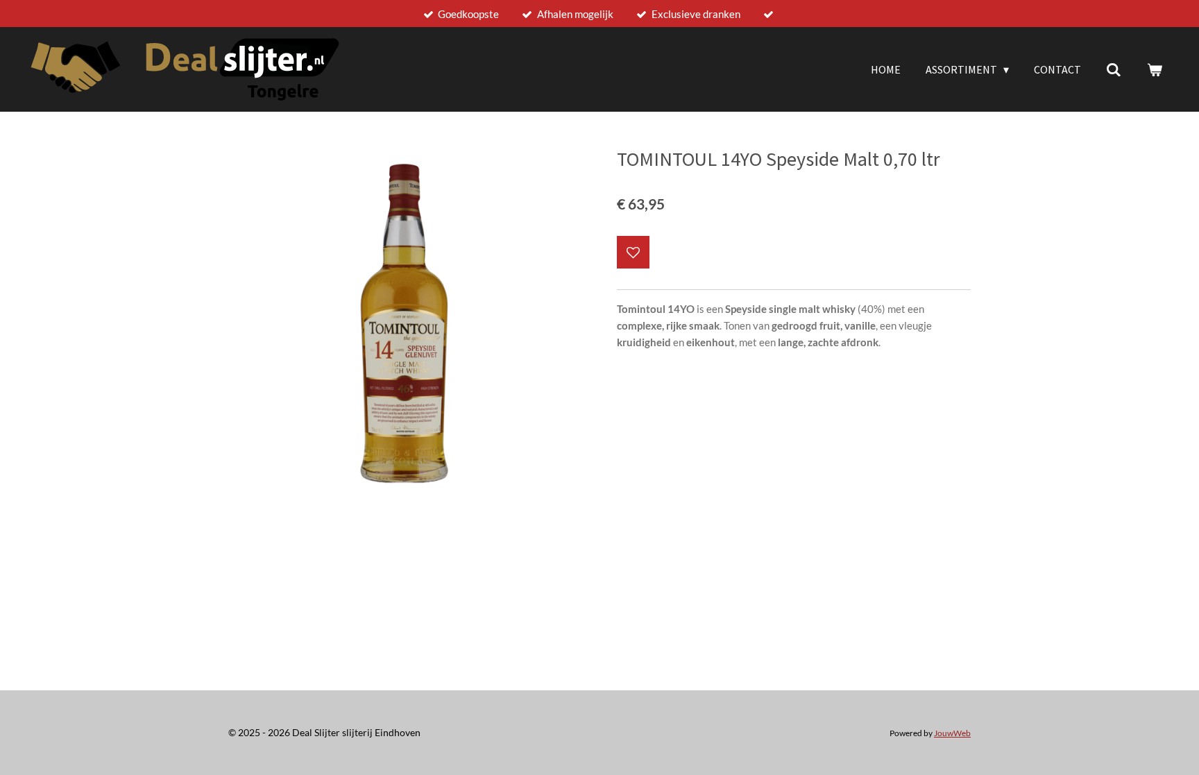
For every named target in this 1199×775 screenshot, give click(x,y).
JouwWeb (952, 733)
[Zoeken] (1113, 69)
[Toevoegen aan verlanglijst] (633, 252)
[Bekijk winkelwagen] (1154, 69)
